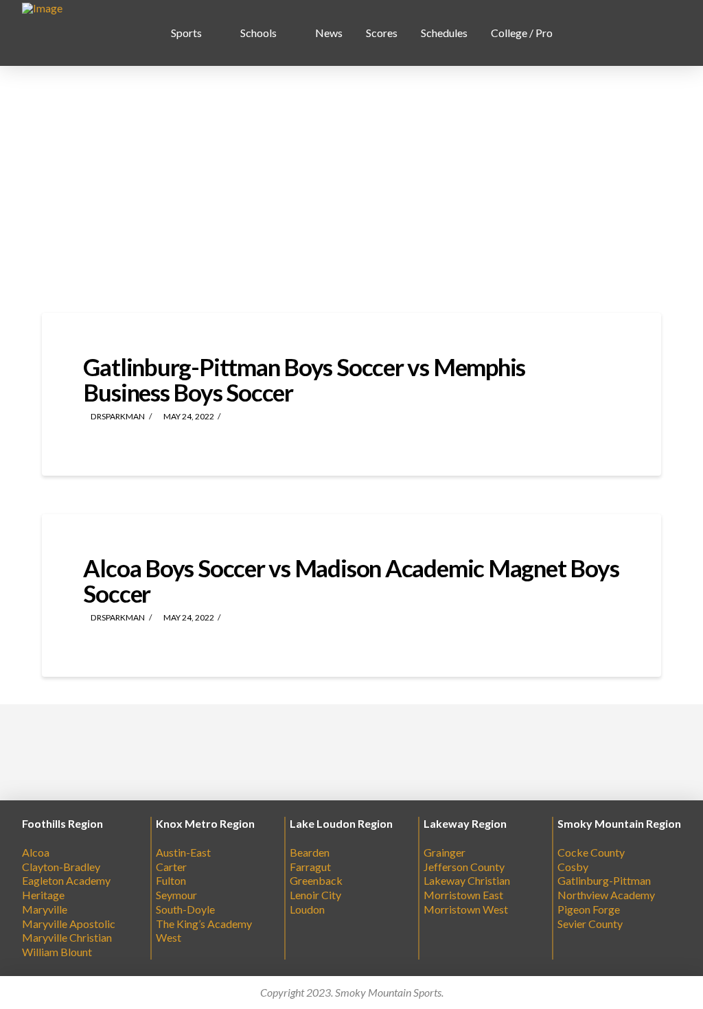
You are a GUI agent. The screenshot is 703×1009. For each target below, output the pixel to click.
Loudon (307, 909)
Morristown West (466, 909)
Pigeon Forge (588, 909)
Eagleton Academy (66, 880)
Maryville (44, 909)
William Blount (57, 951)
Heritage (43, 894)
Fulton (171, 880)
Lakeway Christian (467, 880)
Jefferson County (464, 866)
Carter (171, 866)
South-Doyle (185, 909)
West (168, 937)
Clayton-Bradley (61, 866)
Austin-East (183, 852)
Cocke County (591, 852)
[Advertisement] (351, 189)
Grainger (444, 852)
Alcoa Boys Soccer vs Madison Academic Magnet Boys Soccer (351, 580)
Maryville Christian (67, 937)
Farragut (310, 866)
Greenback (316, 880)
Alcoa (35, 852)
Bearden (310, 852)
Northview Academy (606, 894)
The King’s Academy (204, 923)
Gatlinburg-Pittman (604, 880)
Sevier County (590, 923)
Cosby (572, 866)
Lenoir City (315, 894)
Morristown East (463, 894)
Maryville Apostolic (68, 923)
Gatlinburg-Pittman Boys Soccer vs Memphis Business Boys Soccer (304, 379)
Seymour (176, 894)
